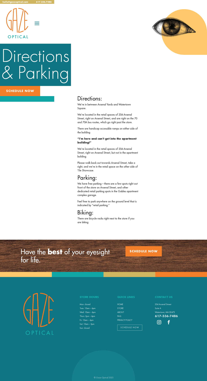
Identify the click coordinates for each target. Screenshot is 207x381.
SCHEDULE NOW (144, 251)
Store (120, 308)
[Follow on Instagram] (159, 322)
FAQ (119, 316)
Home (120, 304)
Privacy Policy (124, 320)
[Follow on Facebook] (168, 322)
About (120, 312)
